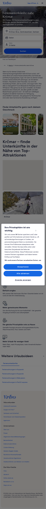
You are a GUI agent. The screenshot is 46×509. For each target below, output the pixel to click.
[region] (23, 254)
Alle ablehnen (23, 273)
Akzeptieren (23, 267)
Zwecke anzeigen (23, 280)
